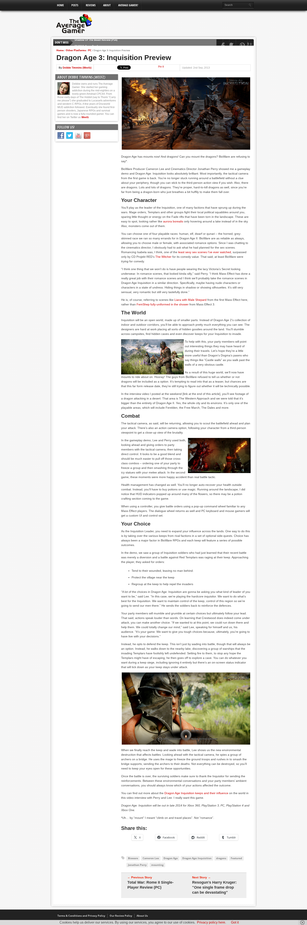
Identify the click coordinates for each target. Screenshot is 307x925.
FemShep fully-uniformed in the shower (163, 304)
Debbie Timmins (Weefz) (77, 67)
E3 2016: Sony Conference (90, 42)
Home (60, 5)
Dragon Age (171, 858)
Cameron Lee (151, 858)
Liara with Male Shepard (190, 299)
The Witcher (163, 256)
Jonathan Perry (137, 865)
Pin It (161, 66)
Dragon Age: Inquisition (197, 858)
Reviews (91, 5)
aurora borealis (173, 221)
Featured (236, 858)
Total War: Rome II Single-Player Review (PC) (150, 884)
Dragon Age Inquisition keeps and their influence (196, 793)
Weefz (85, 117)
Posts (74, 5)
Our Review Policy (121, 915)
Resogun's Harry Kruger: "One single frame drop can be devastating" (214, 887)
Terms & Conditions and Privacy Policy (81, 915)
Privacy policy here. (211, 922)
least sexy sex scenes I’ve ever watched (204, 252)
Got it (235, 922)
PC (89, 50)
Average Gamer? (128, 5)
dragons (221, 858)
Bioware (133, 858)
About (107, 5)
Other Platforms (76, 50)
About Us (142, 915)
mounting (157, 865)
